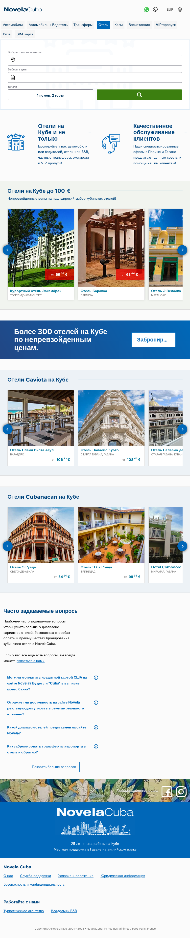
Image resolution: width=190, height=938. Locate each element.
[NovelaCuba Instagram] (181, 791)
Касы (119, 24)
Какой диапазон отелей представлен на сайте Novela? (46, 730)
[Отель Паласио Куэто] (111, 418)
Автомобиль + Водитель (48, 24)
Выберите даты (17, 69)
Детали (12, 86)
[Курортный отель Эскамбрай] (41, 248)
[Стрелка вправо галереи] (182, 250)
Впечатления (139, 24)
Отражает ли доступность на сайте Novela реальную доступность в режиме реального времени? (45, 708)
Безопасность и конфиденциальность (34, 884)
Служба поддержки (35, 876)
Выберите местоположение (25, 52)
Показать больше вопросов (54, 767)
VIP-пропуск (166, 24)
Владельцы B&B (64, 911)
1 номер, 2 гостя (50, 95)
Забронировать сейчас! (156, 339)
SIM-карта (25, 34)
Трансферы (83, 24)
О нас (8, 876)
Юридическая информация (123, 876)
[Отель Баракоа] (111, 248)
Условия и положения (76, 876)
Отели (103, 24)
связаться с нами (31, 661)
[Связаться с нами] (154, 9)
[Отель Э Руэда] (41, 535)
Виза (7, 34)
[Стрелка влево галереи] (8, 250)
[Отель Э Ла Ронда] (111, 535)
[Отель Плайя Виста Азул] (41, 418)
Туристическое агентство (23, 911)
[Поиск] (139, 94)
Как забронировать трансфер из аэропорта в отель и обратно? (46, 749)
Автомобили (13, 24)
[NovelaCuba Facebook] (167, 791)
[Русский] (181, 9)
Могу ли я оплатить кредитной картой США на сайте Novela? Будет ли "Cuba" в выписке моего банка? (47, 683)
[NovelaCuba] (21, 9)
